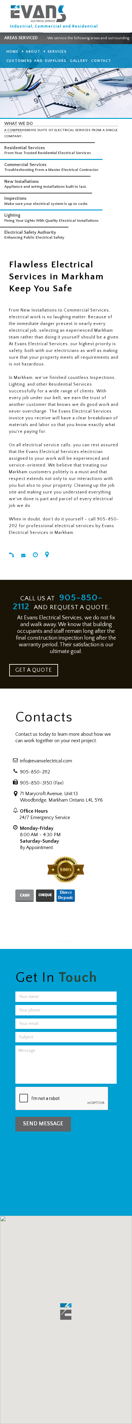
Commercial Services (25, 165)
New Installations (21, 181)
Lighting (12, 215)
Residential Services (24, 148)
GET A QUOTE (33, 670)
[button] (66, 1311)
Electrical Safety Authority (30, 232)
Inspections (15, 198)
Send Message (43, 1124)
